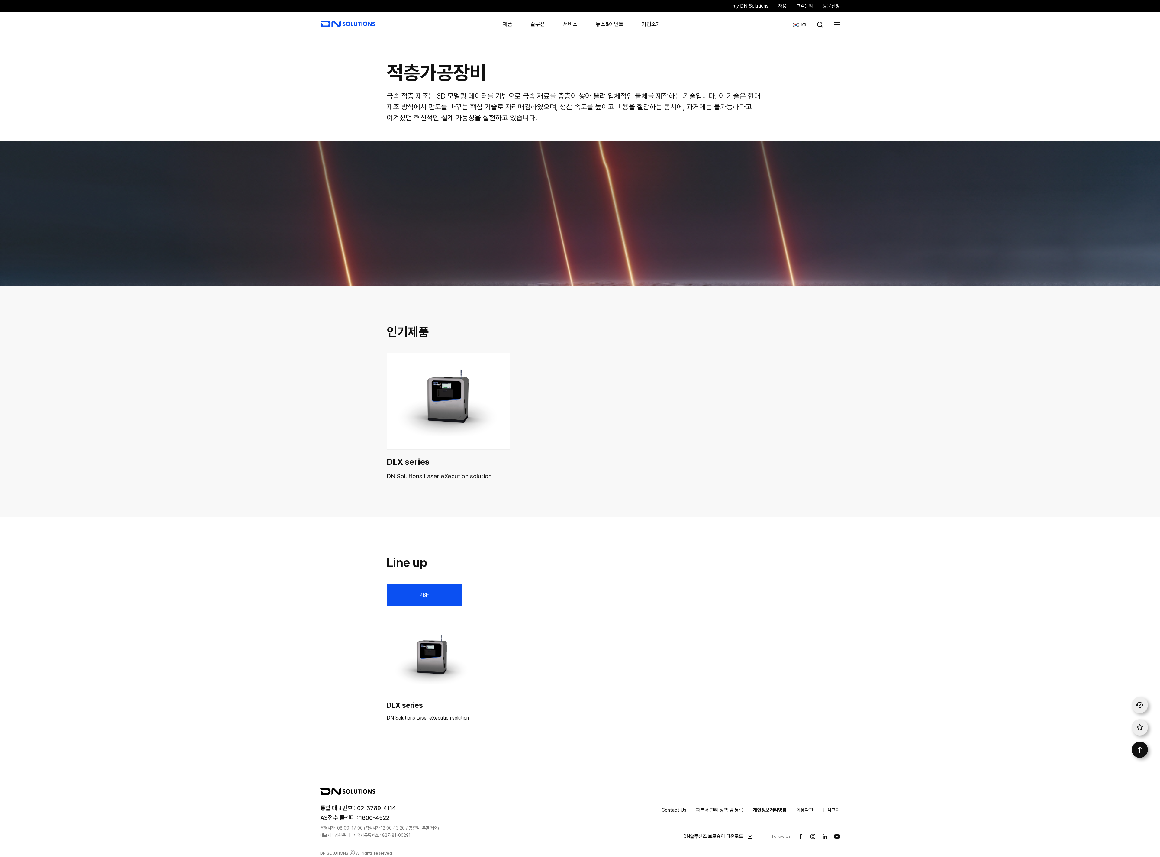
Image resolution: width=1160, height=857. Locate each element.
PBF (424, 595)
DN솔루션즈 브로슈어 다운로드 (713, 836)
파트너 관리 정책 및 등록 (719, 810)
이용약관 (804, 810)
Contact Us (674, 810)
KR (797, 24)
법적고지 (831, 810)
